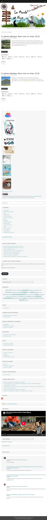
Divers (5, 213)
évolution (26, 300)
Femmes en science (8, 216)
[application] (23, 423)
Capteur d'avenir (7, 374)
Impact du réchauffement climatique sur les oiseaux (14, 247)
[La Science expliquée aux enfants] (7, 175)
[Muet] (42, 435)
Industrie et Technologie (8, 327)
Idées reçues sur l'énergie (9, 325)
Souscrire (5, 273)
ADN (11, 290)
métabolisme (7, 296)
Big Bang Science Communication (10, 315)
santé (24, 298)
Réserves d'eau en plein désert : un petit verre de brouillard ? (15, 256)
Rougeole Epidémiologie (8, 344)
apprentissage (36, 290)
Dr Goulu (5, 364)
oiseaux (17, 296)
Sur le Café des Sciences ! (10, 403)
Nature (5, 219)
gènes (34, 294)
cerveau (24, 292)
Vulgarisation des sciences (9, 232)
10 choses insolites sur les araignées (11, 254)
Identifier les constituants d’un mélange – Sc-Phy (13, 390)
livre (39, 294)
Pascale (12, 196)
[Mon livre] (9, 136)
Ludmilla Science (7, 316)
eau (13, 294)
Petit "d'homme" (7, 223)
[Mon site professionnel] (9, 144)
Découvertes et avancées (9, 211)
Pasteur (21, 296)
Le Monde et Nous (5, 38)
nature (11, 296)
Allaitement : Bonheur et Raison (10, 334)
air (16, 290)
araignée (40, 290)
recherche (38, 296)
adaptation (8, 290)
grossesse (31, 294)
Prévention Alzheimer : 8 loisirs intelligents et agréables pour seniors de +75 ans (19, 383)
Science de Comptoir (8, 367)
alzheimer (31, 290)
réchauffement (8, 298)
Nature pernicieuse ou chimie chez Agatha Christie (13, 250)
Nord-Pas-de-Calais (7, 222)
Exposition (27, 294)
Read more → (4, 51)
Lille (37, 294)
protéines (33, 296)
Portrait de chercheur (8, 224)
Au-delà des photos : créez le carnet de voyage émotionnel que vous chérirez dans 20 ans (21, 386)
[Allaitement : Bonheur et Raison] (7, 162)
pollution (28, 296)
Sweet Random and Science (9, 356)
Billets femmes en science (8, 191)
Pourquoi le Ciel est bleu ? (9, 365)
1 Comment (15, 38)
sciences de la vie (39, 298)
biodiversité (8, 292)
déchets (40, 292)
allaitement (25, 290)
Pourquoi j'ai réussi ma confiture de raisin (12, 252)
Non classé (6, 220)
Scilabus (5, 353)
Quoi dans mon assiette (8, 343)
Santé (5, 226)
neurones (14, 296)
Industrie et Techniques (8, 217)
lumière (41, 294)
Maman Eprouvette (7, 336)
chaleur (28, 292)
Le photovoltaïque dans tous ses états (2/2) (20, 36)
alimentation (20, 290)
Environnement (7, 214)
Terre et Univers (7, 229)
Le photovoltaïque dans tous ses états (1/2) (20, 73)
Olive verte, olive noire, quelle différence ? (12, 253)
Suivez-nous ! (6, 445)
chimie (32, 292)
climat (35, 292)
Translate (10, 441)
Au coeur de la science (8, 352)
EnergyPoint (6, 324)
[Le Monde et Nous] (23, 15)
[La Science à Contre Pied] (9, 153)
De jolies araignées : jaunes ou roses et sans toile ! (13, 246)
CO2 (38, 292)
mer (43, 294)
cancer (19, 292)
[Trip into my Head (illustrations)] (7, 189)
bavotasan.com (28, 518)
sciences (31, 298)
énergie (21, 300)
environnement (20, 294)
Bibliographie (6, 210)
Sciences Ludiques (7, 389)
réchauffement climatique (18, 298)
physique (25, 296)
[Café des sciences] (8, 116)
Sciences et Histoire (7, 227)
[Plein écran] (44, 435)
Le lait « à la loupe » (29, 390)
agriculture (14, 290)
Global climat (6, 307)
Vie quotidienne (7, 230)
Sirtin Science (6, 355)
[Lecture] (2, 435)
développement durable (7, 294)
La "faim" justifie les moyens (9, 249)
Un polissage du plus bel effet (19, 382)
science (27, 298)
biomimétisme (14, 292)
